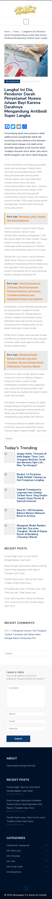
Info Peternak (13, 856)
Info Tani (10, 861)
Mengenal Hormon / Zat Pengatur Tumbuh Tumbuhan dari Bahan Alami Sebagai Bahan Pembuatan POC (25, 634)
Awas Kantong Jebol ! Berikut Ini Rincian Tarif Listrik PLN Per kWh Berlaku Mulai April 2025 (24, 602)
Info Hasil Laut (13, 850)
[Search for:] (16, 438)
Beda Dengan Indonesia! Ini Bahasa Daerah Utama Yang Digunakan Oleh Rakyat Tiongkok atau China (25, 569)
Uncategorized (13, 871)
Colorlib (43, 895)
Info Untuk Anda (12, 81)
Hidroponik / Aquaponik (17, 845)
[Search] (45, 438)
